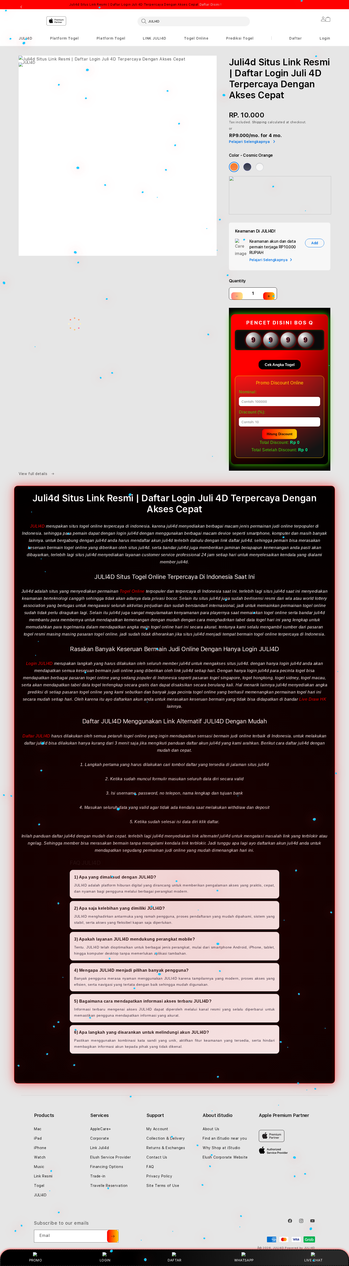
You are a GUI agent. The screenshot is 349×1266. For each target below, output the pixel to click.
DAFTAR (174, 1260)
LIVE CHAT (313, 1260)
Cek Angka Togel (280, 364)
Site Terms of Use (162, 1186)
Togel (39, 1186)
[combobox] (193, 21)
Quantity (237, 280)
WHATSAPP (244, 1260)
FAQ (150, 1167)
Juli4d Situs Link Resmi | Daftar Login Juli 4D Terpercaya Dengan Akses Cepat (145, 4)
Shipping (259, 122)
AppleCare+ (100, 1129)
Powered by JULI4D (300, 1248)
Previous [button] (21, 7)
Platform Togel (64, 38)
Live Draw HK (312, 699)
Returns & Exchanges (165, 1148)
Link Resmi (43, 1176)
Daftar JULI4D (36, 736)
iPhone (40, 1148)
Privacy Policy (159, 1176)
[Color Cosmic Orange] (234, 167)
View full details (34, 474)
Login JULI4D (39, 663)
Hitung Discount (279, 434)
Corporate (99, 1138)
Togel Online (196, 38)
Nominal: (248, 392)
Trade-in (98, 1176)
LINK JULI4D (154, 38)
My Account (157, 1129)
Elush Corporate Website (225, 1157)
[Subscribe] (112, 1236)
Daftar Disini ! (211, 4)
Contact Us (156, 1157)
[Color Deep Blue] (247, 167)
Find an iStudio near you (225, 1138)
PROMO (35, 1260)
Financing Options (106, 1167)
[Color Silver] (259, 167)
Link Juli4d (99, 1148)
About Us (211, 1129)
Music (39, 1167)
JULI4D (25, 38)
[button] (25, 38)
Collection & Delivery (165, 1138)
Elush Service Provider (110, 1157)
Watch (40, 1157)
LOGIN (105, 1260)
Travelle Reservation (109, 1186)
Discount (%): (252, 412)
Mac (38, 1129)
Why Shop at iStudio (221, 1148)
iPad (38, 1138)
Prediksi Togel (239, 38)
